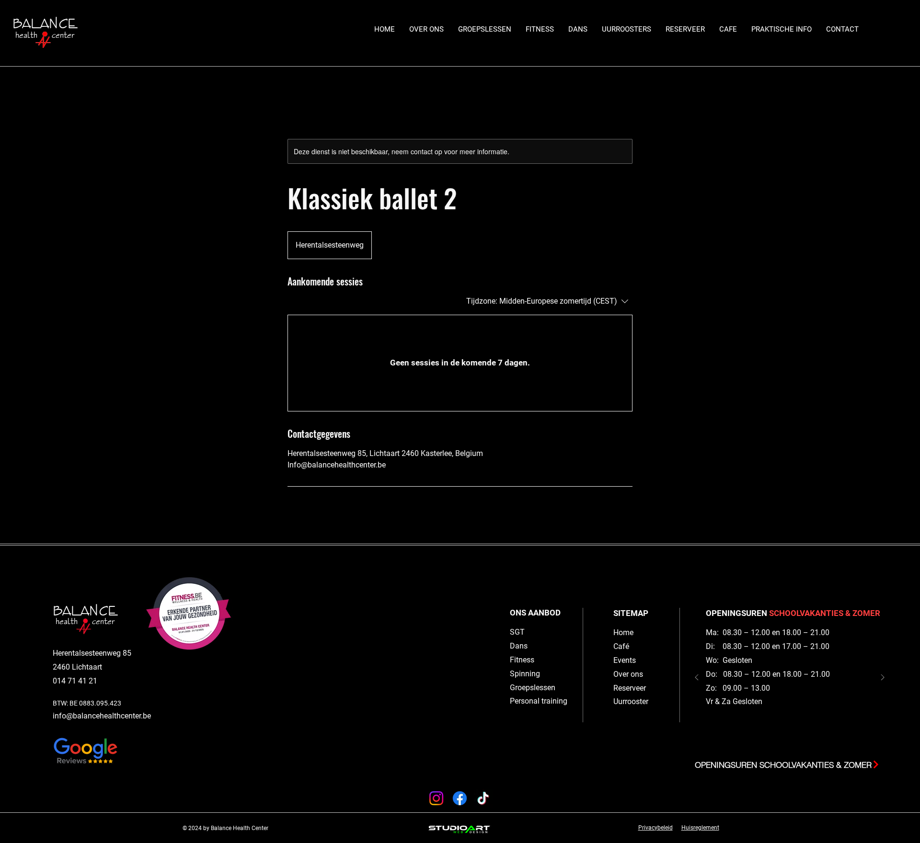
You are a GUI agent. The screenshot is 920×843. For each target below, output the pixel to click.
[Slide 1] (794, 740)
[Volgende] (883, 678)
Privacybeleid (655, 827)
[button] (484, 29)
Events (624, 660)
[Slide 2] (784, 740)
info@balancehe (80, 715)
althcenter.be (129, 715)
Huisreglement (700, 827)
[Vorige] (697, 678)
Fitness (522, 659)
